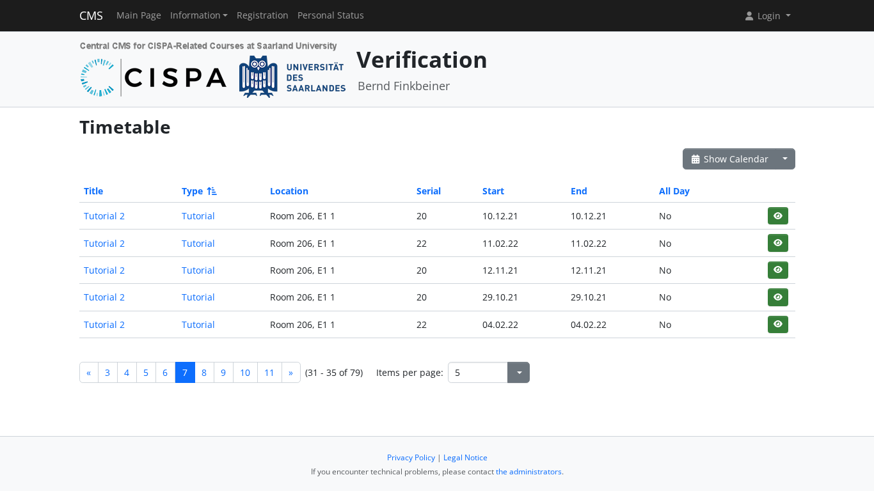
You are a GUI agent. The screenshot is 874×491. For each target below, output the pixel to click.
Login (769, 16)
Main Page (138, 15)
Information (195, 15)
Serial (429, 191)
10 (245, 372)
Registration (263, 15)
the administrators (529, 471)
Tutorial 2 (104, 216)
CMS (91, 15)
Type (192, 191)
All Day (674, 191)
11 (269, 372)
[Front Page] (213, 68)
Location (289, 191)
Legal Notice (465, 457)
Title (93, 191)
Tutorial (198, 216)
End (579, 191)
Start (493, 191)
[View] (778, 215)
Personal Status (331, 15)
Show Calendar (734, 159)
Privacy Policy (411, 457)
